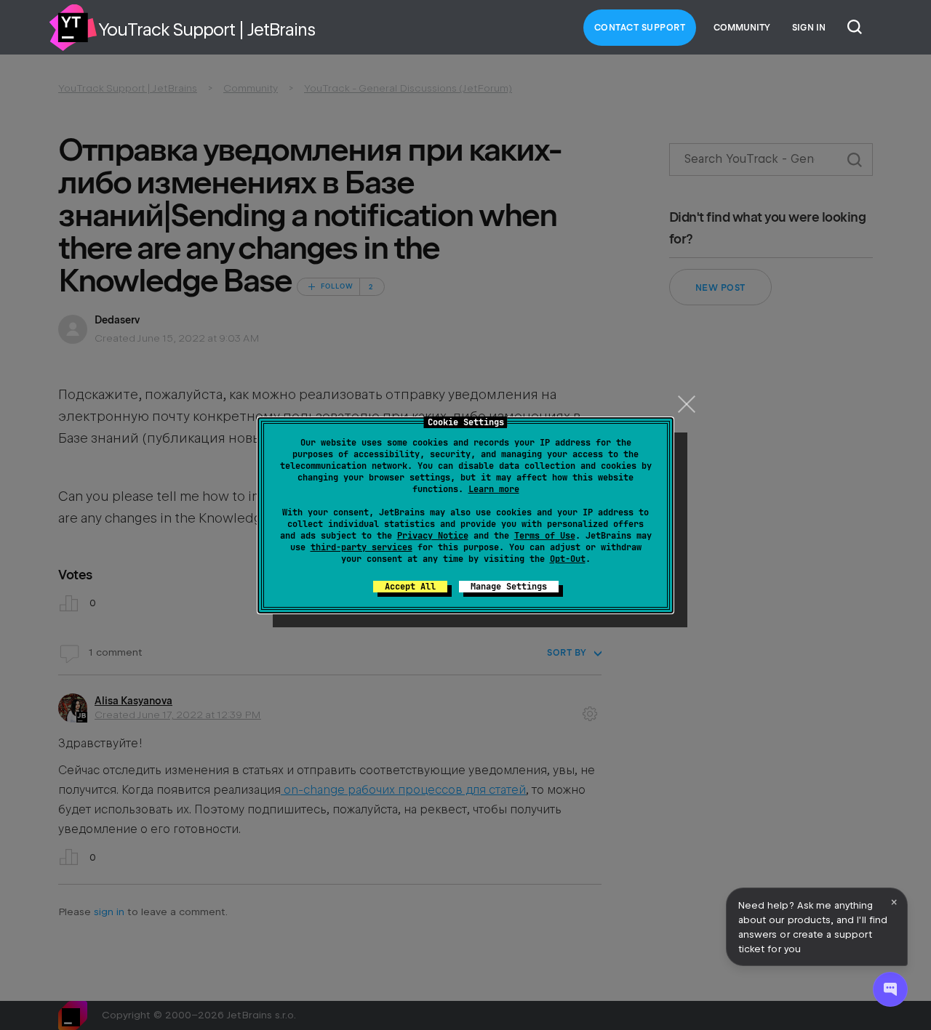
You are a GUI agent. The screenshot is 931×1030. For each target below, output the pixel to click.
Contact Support (640, 28)
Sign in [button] (809, 28)
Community (742, 28)
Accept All (410, 586)
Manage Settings (509, 586)
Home (72, 27)
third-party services (361, 547)
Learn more (493, 489)
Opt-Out (568, 559)
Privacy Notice (432, 536)
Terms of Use (544, 536)
